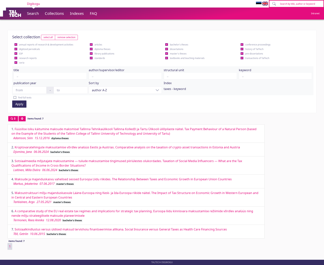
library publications (104, 53)
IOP (21, 53)
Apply (19, 104)
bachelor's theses (179, 44)
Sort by (94, 83)
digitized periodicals (29, 49)
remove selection (66, 37)
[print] (22, 118)
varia (21, 62)
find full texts (25, 97)
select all (48, 37)
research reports (28, 58)
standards (99, 58)
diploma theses (102, 49)
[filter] (13, 118)
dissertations (176, 49)
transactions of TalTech (257, 58)
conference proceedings (258, 44)
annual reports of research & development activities (46, 44)
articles (98, 44)
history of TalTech (254, 49)
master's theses (178, 53)
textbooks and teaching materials (187, 58)
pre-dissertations (254, 53)
